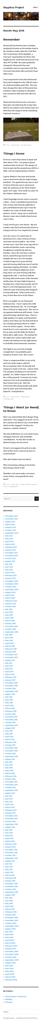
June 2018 (9, 638)
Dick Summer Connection (16, 996)
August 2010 (10, 895)
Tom (7, 145)
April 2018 (9, 643)
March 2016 (10, 708)
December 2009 (11, 918)
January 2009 (10, 949)
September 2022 (11, 533)
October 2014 (10, 754)
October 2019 (10, 606)
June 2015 (9, 731)
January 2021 (10, 578)
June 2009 (9, 935)
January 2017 (10, 680)
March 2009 (10, 943)
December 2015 (11, 717)
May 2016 (9, 703)
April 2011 (9, 872)
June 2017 (9, 666)
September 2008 (12, 960)
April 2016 (9, 705)
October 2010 (10, 889)
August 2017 (10, 660)
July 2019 (8, 609)
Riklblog (8, 999)
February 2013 (11, 810)
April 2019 (9, 618)
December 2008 (11, 951)
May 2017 (9, 669)
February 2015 (10, 742)
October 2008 (10, 957)
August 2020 (10, 592)
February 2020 (11, 601)
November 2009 (11, 920)
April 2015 (9, 737)
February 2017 (10, 677)
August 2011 (10, 861)
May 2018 (9, 640)
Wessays (8, 1002)
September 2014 (11, 756)
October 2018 (10, 629)
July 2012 (8, 830)
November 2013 (11, 785)
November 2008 (11, 954)
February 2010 (11, 912)
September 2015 (11, 725)
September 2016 (11, 691)
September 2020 (12, 590)
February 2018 (11, 649)
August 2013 (10, 793)
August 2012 (10, 827)
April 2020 (9, 595)
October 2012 (10, 821)
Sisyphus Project (13, 7)
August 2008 (10, 963)
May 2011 (8, 869)
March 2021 (10, 573)
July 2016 (8, 697)
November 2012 (11, 819)
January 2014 (10, 779)
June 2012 (9, 833)
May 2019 (9, 615)
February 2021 (11, 575)
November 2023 (11, 519)
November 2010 (11, 886)
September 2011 (11, 858)
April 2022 (9, 541)
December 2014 (11, 748)
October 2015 (10, 722)
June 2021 (9, 567)
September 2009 (12, 926)
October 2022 (10, 530)
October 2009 (10, 923)
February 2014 (11, 776)
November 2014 (11, 751)
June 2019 (9, 612)
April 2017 (9, 672)
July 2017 (8, 663)
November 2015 (11, 720)
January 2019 (10, 623)
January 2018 (10, 652)
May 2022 (9, 539)
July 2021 (8, 564)
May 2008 (9, 971)
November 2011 (11, 853)
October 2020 (10, 587)
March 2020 (10, 598)
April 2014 (9, 771)
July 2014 (8, 762)
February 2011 (10, 878)
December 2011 (11, 850)
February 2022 (11, 547)
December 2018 (11, 626)
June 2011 (9, 867)
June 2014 (9, 765)
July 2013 (8, 796)
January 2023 (10, 527)
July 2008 (9, 966)
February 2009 (11, 946)
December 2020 (11, 581)
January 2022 (10, 550)
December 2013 (11, 782)
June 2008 (9, 968)
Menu (35, 7)
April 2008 (9, 974)
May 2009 (9, 937)
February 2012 (11, 844)
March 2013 (10, 807)
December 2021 (11, 553)
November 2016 (11, 686)
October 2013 (10, 787)
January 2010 (10, 915)
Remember (11, 39)
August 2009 (10, 929)
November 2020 (11, 584)
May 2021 (9, 570)
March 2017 (10, 674)
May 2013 (9, 802)
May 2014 (9, 768)
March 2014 (10, 773)
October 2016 (10, 688)
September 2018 (11, 632)
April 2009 (9, 940)
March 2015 (10, 739)
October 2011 (10, 855)
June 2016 (9, 700)
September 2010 (11, 892)
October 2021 (10, 558)
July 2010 (8, 898)
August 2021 (10, 561)
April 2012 (9, 838)
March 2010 (10, 909)
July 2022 (9, 536)
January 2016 (10, 714)
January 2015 (10, 745)
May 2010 (9, 903)
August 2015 (10, 728)
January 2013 (10, 813)
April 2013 (9, 804)
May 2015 (9, 734)
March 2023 (10, 524)
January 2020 (10, 604)
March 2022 (10, 544)
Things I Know (13, 153)
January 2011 (10, 881)
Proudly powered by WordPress (26, 1018)
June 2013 (9, 799)
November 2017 (11, 657)
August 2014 (10, 759)
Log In (5, 1012)
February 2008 (11, 980)
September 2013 (11, 790)
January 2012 (10, 847)
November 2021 (11, 556)
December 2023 (11, 516)
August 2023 (10, 522)
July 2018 (8, 635)
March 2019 (10, 621)
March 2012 (10, 841)
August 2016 (10, 694)
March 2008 (10, 977)
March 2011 (9, 875)
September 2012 (11, 824)
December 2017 (11, 655)
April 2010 (9, 906)
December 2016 (11, 683)
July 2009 (9, 932)
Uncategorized (26, 145)
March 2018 (10, 646)
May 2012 (9, 836)
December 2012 (11, 816)
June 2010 (9, 901)
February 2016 (11, 711)
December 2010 (11, 884)
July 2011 (8, 864)
